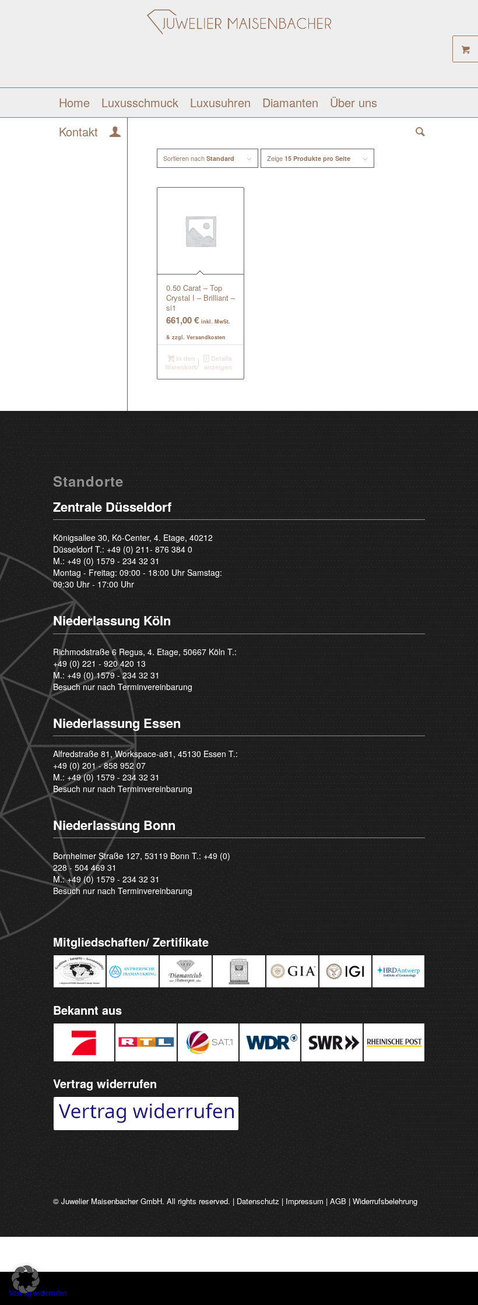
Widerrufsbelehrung (385, 1200)
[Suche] (417, 131)
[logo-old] (239, 48)
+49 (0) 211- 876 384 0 (149, 549)
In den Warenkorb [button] (181, 362)
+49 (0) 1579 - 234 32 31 (113, 561)
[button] (25, 1279)
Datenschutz (258, 1200)
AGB (338, 1200)
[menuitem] (74, 102)
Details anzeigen (218, 362)
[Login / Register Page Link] (115, 132)
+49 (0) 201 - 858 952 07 (99, 765)
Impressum (305, 1200)
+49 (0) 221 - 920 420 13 (99, 663)
